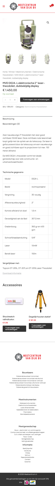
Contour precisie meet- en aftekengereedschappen (28, 432)
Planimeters (27, 412)
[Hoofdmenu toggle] (3, 6)
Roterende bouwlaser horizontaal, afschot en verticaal (27, 383)
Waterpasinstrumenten (27, 403)
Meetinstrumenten (24, 72)
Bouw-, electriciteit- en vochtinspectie (27, 430)
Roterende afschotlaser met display (27, 385)
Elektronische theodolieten (36, 106)
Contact (27, 459)
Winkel (12, 72)
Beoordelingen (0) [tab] (11, 123)
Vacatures (27, 451)
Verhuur (27, 455)
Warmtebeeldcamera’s (27, 414)
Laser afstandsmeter (27, 408)
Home (5, 72)
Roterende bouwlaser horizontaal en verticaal (27, 381)
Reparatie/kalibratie (27, 457)
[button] (48, 22)
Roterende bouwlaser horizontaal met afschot (27, 378)
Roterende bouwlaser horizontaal (27, 376)
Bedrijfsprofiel (27, 448)
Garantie (27, 462)
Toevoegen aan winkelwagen (36, 99)
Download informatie (12, 273)
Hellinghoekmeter (27, 441)
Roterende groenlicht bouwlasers (27, 387)
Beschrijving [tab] (8, 118)
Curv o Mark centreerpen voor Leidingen (27, 434)
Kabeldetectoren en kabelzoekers (27, 410)
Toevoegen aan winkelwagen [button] (12, 329)
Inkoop (27, 453)
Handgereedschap (27, 439)
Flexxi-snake (27, 437)
